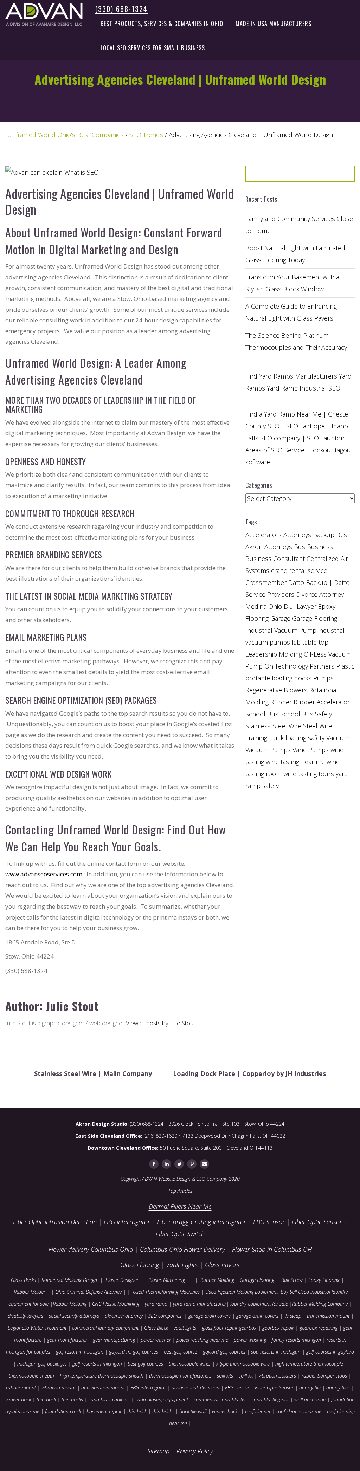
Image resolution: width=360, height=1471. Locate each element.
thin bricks (72, 1399)
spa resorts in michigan (276, 1351)
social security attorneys (74, 1315)
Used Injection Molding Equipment (241, 1292)
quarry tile (310, 1387)
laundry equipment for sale (259, 1304)
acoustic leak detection (195, 1387)
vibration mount (58, 1387)
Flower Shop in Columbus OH (272, 1249)
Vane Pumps (310, 750)
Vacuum (337, 738)
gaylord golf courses (224, 1351)
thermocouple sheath (31, 1375)
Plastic (345, 666)
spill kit (246, 1375)
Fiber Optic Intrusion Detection (55, 1222)
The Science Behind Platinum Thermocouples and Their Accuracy (296, 341)
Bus (299, 546)
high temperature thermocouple (309, 1363)
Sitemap (158, 1451)
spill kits (225, 1375)
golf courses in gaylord (330, 1351)
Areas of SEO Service (274, 450)
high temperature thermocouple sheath (101, 1375)
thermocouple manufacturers (180, 1375)
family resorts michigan (296, 1339)
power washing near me (202, 1339)
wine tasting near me (295, 761)
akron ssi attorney (124, 1315)
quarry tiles (338, 1387)
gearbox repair (278, 1327)
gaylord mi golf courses (133, 1351)
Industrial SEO (320, 388)
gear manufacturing (114, 1339)
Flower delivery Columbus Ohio (91, 1249)
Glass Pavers (222, 1264)
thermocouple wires (190, 1363)
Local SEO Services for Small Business (153, 48)
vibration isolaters (277, 1375)
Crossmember (266, 582)
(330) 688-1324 (121, 9)
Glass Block (156, 1327)
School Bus (261, 714)
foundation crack (63, 1411)
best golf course (180, 1351)
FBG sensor (237, 1387)
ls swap (293, 1315)
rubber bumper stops (324, 1375)
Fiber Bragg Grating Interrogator (201, 1222)
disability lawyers (25, 1315)
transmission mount (328, 1315)
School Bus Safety (306, 714)
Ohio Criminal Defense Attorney (88, 1292)
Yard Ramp (282, 388)
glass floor (213, 1327)
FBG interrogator (148, 1387)
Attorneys (297, 534)
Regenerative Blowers (276, 690)
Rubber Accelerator (322, 702)
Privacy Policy (194, 1451)
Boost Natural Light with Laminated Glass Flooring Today (295, 254)
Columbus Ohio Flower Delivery (182, 1249)
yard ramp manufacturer (199, 1304)
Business (320, 546)
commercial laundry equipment (105, 1327)
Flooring (257, 618)
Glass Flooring (139, 1264)
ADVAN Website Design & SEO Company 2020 (191, 1178)
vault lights (185, 1327)
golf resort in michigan (79, 1351)
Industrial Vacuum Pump (280, 630)
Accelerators (263, 534)
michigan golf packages (42, 1363)
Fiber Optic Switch (180, 1234)
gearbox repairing (319, 1327)
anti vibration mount (103, 1387)
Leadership (261, 654)
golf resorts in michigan (97, 1363)
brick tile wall (192, 1411)
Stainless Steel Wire (273, 726)
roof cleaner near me (298, 1411)
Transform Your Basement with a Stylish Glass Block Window (292, 283)
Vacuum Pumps (268, 750)
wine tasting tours (308, 773)
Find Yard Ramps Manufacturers (291, 376)
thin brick (46, 1399)
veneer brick (18, 1399)
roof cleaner (258, 1411)
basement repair (104, 1411)
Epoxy (326, 606)
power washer (156, 1339)
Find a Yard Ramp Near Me (283, 414)
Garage (280, 618)
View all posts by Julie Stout (160, 1023)
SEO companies (164, 1315)
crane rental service (299, 570)
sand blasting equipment (161, 1399)
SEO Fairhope (305, 426)
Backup (323, 534)
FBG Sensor (269, 1222)
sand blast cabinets (109, 1399)
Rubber (281, 702)
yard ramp (156, 1304)
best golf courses (145, 1363)
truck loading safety (296, 738)
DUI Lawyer (300, 606)
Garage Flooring (314, 618)
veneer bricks (225, 1411)
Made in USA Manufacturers (273, 23)
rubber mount (21, 1387)
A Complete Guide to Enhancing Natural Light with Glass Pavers (291, 312)
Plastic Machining (166, 1280)
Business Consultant (275, 558)
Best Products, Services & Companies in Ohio (162, 23)
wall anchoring (310, 1399)
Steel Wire (317, 726)
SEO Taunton (326, 438)
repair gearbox (241, 1327)
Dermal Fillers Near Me (180, 1206)
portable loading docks (278, 678)
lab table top (310, 642)
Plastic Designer (122, 1280)
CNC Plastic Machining (115, 1304)
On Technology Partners (299, 666)
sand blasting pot (270, 1399)
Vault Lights (182, 1264)
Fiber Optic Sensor (317, 1222)
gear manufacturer (67, 1339)
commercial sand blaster (220, 1399)
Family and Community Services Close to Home (299, 224)
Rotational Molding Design (69, 1280)
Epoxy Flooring (324, 1280)
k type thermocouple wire (243, 1363)
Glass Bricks (23, 1280)
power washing (251, 1339)
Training (256, 738)
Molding (290, 654)
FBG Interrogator (127, 1222)
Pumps (323, 678)
